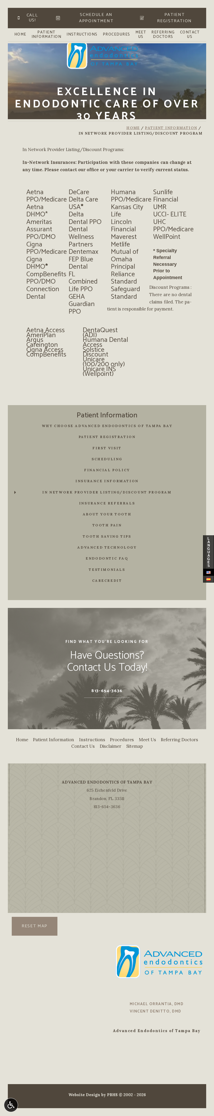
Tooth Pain (107, 525)
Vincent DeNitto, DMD (155, 1011)
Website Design (84, 1094)
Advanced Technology (106, 547)
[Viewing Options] (11, 1105)
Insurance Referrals (107, 503)
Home (20, 34)
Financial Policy (107, 470)
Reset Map (34, 926)
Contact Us (83, 746)
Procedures (116, 34)
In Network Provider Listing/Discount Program (106, 492)
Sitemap (134, 746)
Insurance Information (107, 481)
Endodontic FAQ (107, 558)
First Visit (107, 448)
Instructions (82, 34)
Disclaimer (110, 746)
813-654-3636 (107, 806)
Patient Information (171, 127)
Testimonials (107, 569)
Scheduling (107, 459)
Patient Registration (107, 437)
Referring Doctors (179, 740)
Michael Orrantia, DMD (156, 1004)
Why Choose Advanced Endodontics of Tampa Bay (107, 426)
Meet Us (147, 740)
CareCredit (107, 580)
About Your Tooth (107, 514)
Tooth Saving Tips (107, 536)
